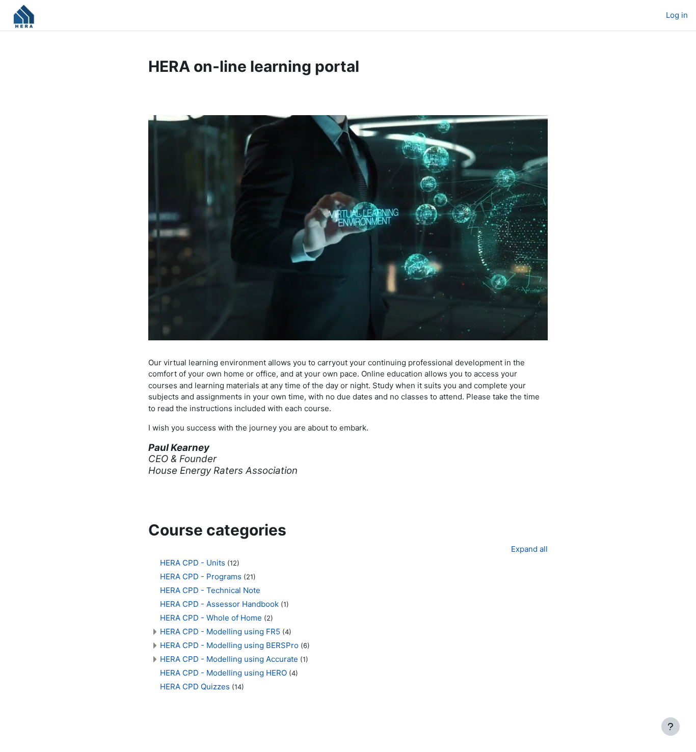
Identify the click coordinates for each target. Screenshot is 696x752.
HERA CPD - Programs (201, 576)
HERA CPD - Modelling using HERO (223, 673)
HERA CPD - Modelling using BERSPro (229, 645)
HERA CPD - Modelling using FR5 (220, 631)
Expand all (529, 549)
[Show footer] (670, 726)
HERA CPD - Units (192, 563)
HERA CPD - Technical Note (210, 590)
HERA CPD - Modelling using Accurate (229, 659)
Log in (677, 15)
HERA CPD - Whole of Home (211, 618)
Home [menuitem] (69, 15)
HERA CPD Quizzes (196, 686)
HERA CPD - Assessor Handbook (219, 604)
